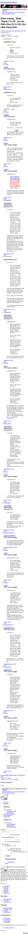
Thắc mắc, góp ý (8, 909)
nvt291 (6, 67)
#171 (5, 470)
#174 (5, 548)
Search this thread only (15, 848)
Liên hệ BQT (7, 912)
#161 (5, 62)
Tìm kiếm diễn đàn (11, 811)
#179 (5, 744)
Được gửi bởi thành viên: (8, 837)
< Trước (3, 36)
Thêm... (7, 863)
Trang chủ (6, 802)
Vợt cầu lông (7, 918)
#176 (5, 623)
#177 (5, 665)
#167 (5, 255)
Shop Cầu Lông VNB (9, 814)
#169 (5, 361)
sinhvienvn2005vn (9, 536)
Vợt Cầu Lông (7, 902)
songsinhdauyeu (9, 628)
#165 (5, 165)
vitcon (4, 32)
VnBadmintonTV (8, 815)
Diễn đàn (6, 803)
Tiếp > (16, 36)
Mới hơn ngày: (5, 844)
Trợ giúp (6, 910)
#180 (5, 772)
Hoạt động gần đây (11, 827)
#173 (5, 531)
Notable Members (11, 824)
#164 (5, 138)
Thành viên (6, 816)
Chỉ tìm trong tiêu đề (15, 834)
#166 (5, 198)
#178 (5, 711)
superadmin (6, 253)
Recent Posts (10, 812)
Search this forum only (15, 850)
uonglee (6, 115)
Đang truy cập (10, 825)
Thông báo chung (8, 908)
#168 (5, 310)
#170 (5, 422)
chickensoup (8, 670)
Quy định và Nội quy (9, 927)
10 (14, 36)
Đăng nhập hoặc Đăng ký (9, 2)
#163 (5, 110)
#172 (5, 501)
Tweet (2, 785)
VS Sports (6, 900)
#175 (5, 581)
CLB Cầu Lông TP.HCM (15, 30)
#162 (5, 88)
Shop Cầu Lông (8, 899)
